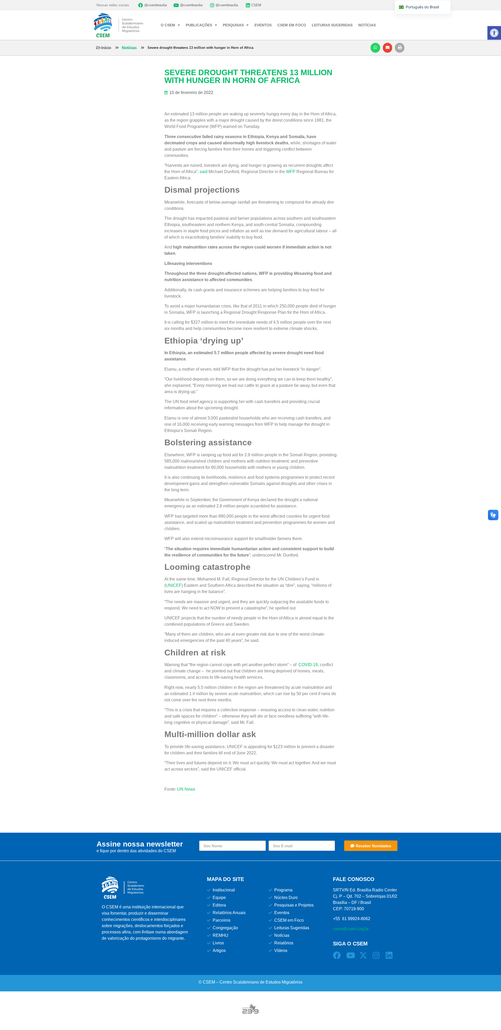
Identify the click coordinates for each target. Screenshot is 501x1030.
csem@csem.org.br (351, 929)
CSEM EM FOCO (291, 25)
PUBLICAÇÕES (199, 25)
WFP (290, 171)
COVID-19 (308, 664)
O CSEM (168, 25)
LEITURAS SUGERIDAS (332, 25)
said (203, 171)
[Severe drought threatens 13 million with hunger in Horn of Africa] (143, 48)
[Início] (98, 48)
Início (106, 47)
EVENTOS (263, 25)
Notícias (129, 47)
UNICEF (174, 585)
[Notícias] (117, 48)
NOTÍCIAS (367, 25)
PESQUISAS (233, 25)
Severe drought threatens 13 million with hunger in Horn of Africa (200, 48)
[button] (375, 48)
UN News (186, 789)
